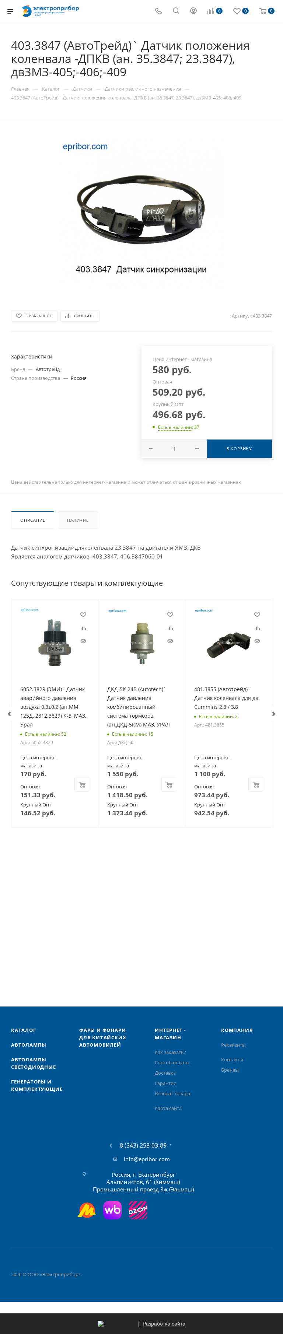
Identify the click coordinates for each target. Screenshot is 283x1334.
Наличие (78, 520)
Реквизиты (233, 1044)
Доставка (165, 1072)
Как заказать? (170, 1052)
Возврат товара (172, 1093)
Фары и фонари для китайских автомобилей (102, 1037)
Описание (32, 520)
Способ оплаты (172, 1062)
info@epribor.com (147, 1159)
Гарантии (166, 1083)
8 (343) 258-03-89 (143, 1145)
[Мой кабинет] (193, 11)
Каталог (23, 1030)
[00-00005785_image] (141, 213)
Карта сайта (168, 1108)
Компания (237, 1030)
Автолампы (28, 1044)
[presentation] (9, 714)
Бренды (230, 1070)
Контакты (232, 1059)
